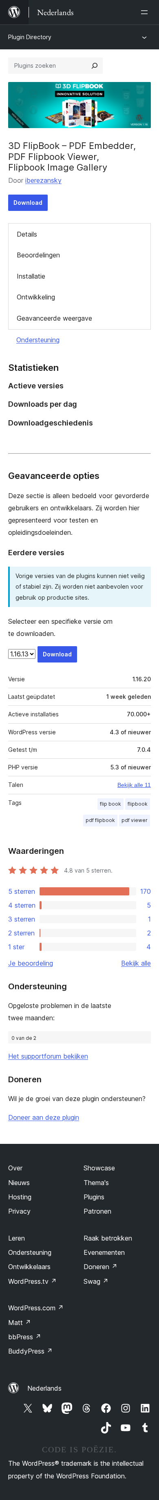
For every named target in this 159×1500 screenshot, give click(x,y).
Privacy (19, 1211)
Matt (19, 1322)
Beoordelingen (38, 255)
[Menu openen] (146, 12)
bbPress (24, 1337)
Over (15, 1168)
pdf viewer (134, 820)
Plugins (94, 1197)
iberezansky (43, 180)
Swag (96, 1281)
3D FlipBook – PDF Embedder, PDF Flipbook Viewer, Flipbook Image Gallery (72, 156)
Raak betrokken (108, 1238)
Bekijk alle (136, 963)
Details (27, 234)
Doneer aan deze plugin (43, 1117)
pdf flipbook (100, 820)
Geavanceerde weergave (54, 318)
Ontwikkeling (36, 297)
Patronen (97, 1211)
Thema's (96, 1183)
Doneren (100, 1267)
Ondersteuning (38, 340)
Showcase (99, 1168)
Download (27, 202)
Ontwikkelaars (29, 1267)
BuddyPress (30, 1351)
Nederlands (44, 1388)
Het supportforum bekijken (48, 1056)
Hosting (19, 1197)
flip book (110, 804)
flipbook (138, 804)
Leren (16, 1238)
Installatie (31, 276)
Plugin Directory (29, 36)
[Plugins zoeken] (94, 66)
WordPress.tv (32, 1281)
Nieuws (19, 1183)
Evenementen (104, 1252)
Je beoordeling (30, 963)
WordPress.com (36, 1308)
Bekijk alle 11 (134, 785)
